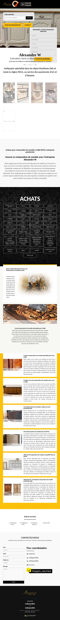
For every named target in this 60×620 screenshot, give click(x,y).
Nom (4, 547)
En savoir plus (23, 102)
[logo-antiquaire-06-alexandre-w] (7, 4)
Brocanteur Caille (14, 523)
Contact (28, 25)
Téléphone (6, 560)
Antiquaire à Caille (25, 523)
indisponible (28, 3)
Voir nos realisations (13, 25)
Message (5, 566)
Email (4, 553)
